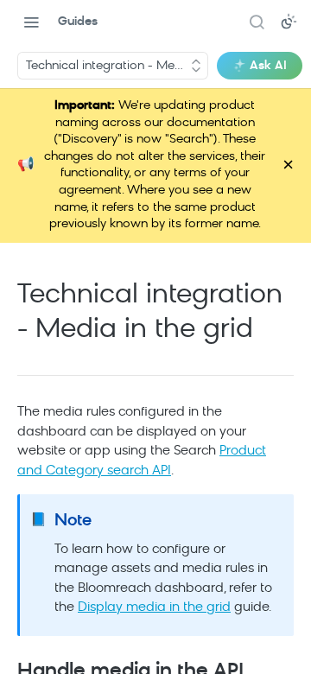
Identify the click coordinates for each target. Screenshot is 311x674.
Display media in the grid (154, 607)
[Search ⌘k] (256, 21)
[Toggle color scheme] (288, 21)
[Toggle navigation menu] (31, 21)
